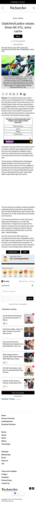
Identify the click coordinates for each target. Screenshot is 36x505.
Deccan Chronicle (7, 418)
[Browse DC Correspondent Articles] (5, 258)
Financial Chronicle (8, 424)
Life (2, 463)
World (3, 438)
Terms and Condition (9, 471)
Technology (5, 444)
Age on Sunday (19, 2)
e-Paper (12, 2)
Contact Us (5, 483)
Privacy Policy (6, 480)
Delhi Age (4, 451)
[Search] (34, 8)
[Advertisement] (18, 191)
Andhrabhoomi (6, 421)
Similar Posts (8, 399)
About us (4, 460)
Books (3, 432)
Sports (3, 435)
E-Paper (4, 474)
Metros (18, 36)
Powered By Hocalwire (7, 501)
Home (3, 415)
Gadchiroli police (13, 252)
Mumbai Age (5, 454)
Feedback (5, 477)
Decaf (3, 457)
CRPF (25, 252)
